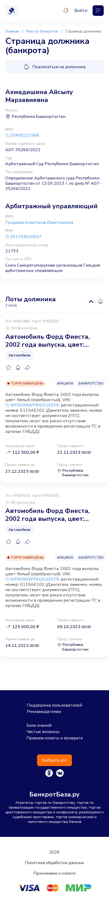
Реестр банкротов (42, 31)
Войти (80, 10)
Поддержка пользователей (54, 705)
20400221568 (24, 135)
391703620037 (26, 237)
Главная (12, 31)
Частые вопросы (42, 731)
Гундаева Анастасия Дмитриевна (39, 222)
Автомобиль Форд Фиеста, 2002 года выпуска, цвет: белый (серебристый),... (47, 341)
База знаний (39, 725)
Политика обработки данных (54, 862)
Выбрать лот (54, 760)
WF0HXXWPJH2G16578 (34, 405)
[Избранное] (8, 367)
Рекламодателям (44, 711)
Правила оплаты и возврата (54, 738)
